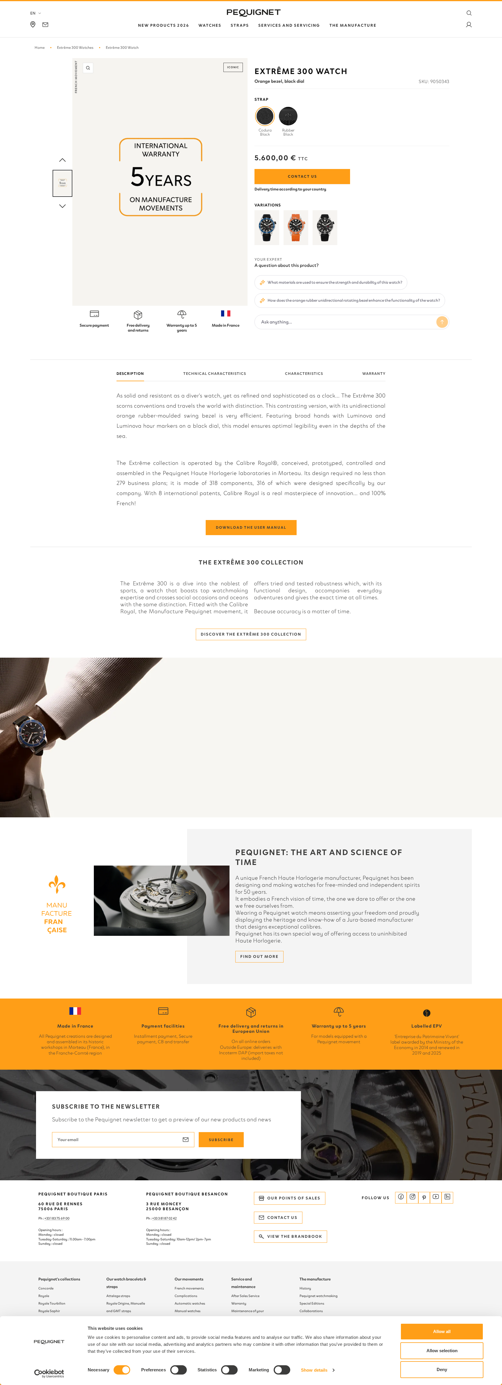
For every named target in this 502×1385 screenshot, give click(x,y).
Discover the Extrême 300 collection (251, 634)
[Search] (469, 13)
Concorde (45, 1288)
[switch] (178, 1370)
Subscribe (221, 1140)
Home (40, 47)
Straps (240, 25)
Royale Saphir (49, 1311)
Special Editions (312, 1303)
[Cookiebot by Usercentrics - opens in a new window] (49, 1373)
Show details (314, 1370)
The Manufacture (352, 25)
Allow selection (442, 1350)
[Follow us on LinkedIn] (447, 1198)
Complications (186, 1296)
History (305, 1288)
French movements (189, 1288)
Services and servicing (289, 25)
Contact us (302, 176)
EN (32, 13)
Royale (43, 1296)
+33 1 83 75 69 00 (56, 1218)
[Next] (62, 206)
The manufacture (315, 1279)
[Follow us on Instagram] (412, 1198)
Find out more (259, 956)
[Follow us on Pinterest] (424, 1197)
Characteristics (304, 373)
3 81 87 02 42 (167, 1218)
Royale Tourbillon (51, 1303)
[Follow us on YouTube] (436, 1197)
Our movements (189, 1279)
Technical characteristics (214, 373)
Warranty (374, 373)
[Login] (469, 26)
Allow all (442, 1331)
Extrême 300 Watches (75, 47)
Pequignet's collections (59, 1279)
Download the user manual (251, 527)
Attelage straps (118, 1296)
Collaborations (311, 1311)
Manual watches (187, 1311)
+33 (155, 1218)
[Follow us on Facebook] (401, 1198)
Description (130, 373)
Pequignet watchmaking (319, 1296)
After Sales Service (245, 1296)
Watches (209, 25)
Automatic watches (190, 1303)
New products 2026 (163, 25)
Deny (442, 1369)
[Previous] (62, 160)
